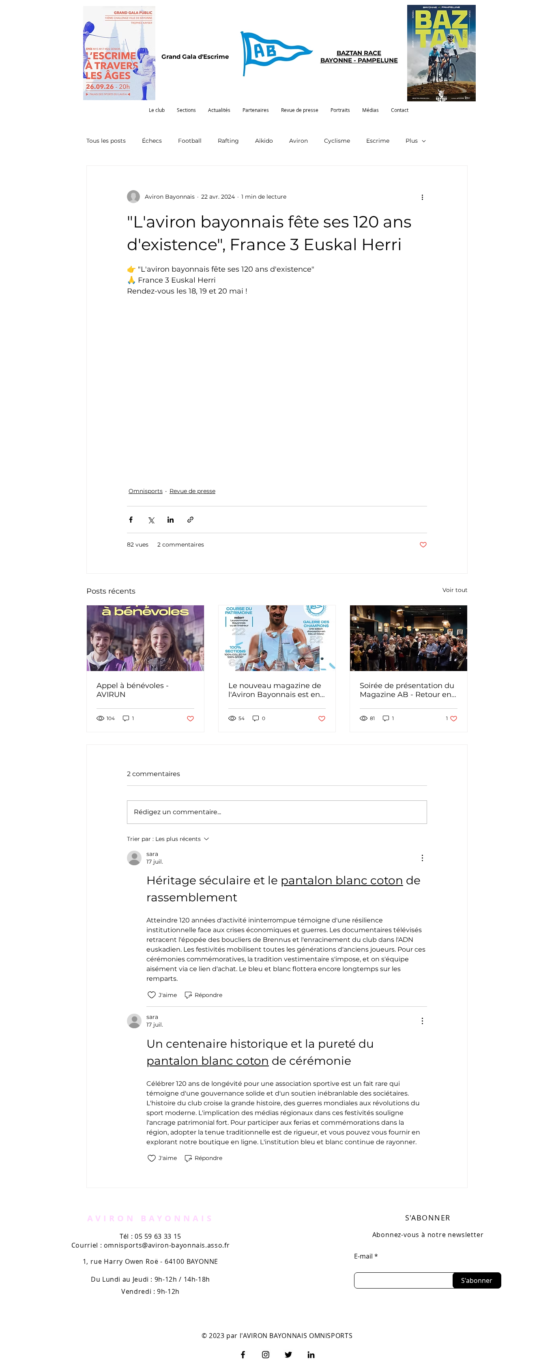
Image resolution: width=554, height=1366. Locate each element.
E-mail (363, 1256)
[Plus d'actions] (422, 197)
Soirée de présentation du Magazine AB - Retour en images (407, 690)
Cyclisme (337, 140)
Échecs (152, 140)
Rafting (228, 140)
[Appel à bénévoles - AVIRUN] (145, 638)
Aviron (298, 140)
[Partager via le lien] (190, 519)
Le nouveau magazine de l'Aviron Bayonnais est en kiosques (274, 690)
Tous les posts (106, 140)
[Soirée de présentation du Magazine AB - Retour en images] (408, 638)
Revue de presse (192, 491)
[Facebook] (243, 1355)
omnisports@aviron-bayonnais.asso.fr (167, 1245)
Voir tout (455, 590)
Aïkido (264, 140)
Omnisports (146, 491)
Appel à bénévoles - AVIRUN (133, 690)
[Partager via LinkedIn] (170, 519)
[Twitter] (288, 1355)
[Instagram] (266, 1355)
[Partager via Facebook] (131, 519)
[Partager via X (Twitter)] (151, 519)
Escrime (377, 140)
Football (190, 140)
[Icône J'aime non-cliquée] (151, 995)
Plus (412, 140)
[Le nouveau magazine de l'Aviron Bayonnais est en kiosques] (277, 638)
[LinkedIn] (311, 1355)
